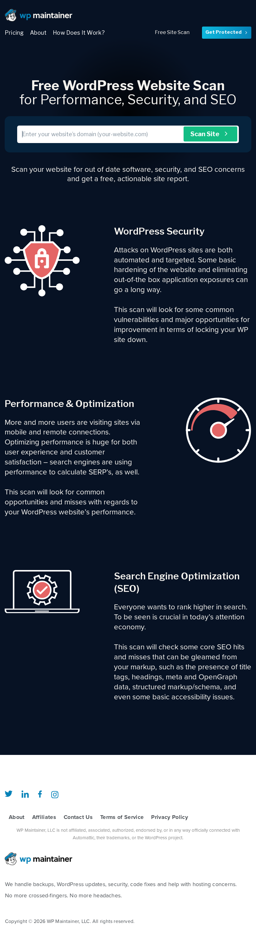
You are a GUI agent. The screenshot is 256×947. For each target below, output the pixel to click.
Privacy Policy (169, 817)
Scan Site (209, 134)
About (38, 32)
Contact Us (78, 817)
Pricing (14, 32)
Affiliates (44, 817)
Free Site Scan (172, 32)
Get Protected (226, 32)
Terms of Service (122, 817)
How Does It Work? (79, 32)
